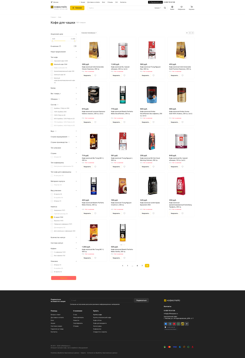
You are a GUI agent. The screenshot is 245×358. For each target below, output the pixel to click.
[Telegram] (170, 324)
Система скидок (56, 326)
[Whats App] (178, 324)
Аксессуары (97, 326)
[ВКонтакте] (166, 324)
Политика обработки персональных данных (65, 353)
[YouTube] (174, 324)
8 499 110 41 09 (169, 2)
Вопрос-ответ (55, 314)
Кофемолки (97, 329)
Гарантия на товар (57, 329)
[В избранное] (95, 75)
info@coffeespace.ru (171, 313)
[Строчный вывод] (189, 32)
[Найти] (165, 8)
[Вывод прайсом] (192, 32)
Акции (53, 323)
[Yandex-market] (183, 324)
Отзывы (76, 326)
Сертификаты (78, 323)
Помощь (54, 311)
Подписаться (141, 300)
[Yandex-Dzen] (187, 324)
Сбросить (63, 278)
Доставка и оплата (57, 317)
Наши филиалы (78, 317)
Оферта (83, 353)
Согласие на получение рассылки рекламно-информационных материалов (95, 304)
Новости (76, 320)
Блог (52, 320)
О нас (75, 314)
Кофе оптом (97, 320)
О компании (77, 311)
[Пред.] (122, 265)
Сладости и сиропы (100, 332)
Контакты (54, 332)
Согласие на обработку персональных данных (102, 353)
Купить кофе (97, 314)
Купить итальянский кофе (102, 317)
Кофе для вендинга (100, 323)
